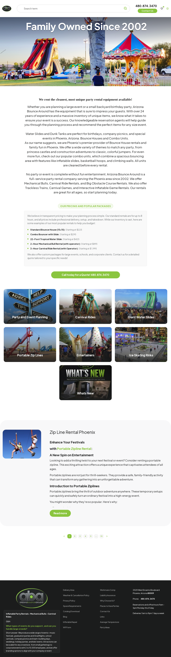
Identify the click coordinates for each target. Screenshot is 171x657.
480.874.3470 (146, 6)
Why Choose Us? (107, 600)
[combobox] (72, 8)
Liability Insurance (107, 595)
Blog (65, 616)
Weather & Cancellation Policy (76, 595)
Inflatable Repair (70, 622)
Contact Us (105, 611)
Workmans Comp (107, 590)
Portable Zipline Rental (74, 449)
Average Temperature (109, 622)
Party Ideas (105, 627)
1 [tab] (69, 536)
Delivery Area (68, 590)
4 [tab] (85, 536)
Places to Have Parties (109, 606)
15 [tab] (101, 536)
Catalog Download (71, 611)
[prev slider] (64, 536)
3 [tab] (80, 536)
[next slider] (107, 536)
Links (102, 616)
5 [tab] (91, 536)
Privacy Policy (69, 600)
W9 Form (67, 627)
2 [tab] (74, 536)
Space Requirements (72, 606)
